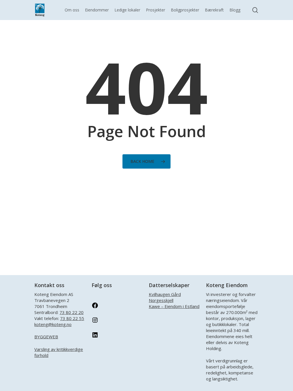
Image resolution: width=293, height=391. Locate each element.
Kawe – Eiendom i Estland (174, 306)
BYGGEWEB (46, 336)
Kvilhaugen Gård (165, 294)
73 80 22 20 (72, 312)
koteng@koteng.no (53, 324)
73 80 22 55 (72, 318)
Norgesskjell (161, 300)
